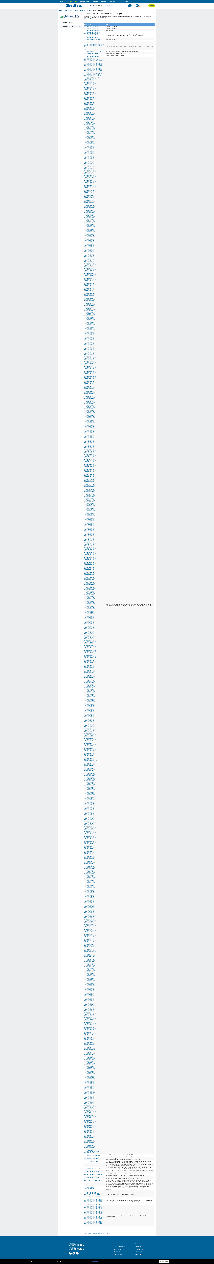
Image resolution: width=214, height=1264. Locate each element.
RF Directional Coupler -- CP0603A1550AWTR (90, 898)
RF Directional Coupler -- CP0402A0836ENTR (90, 114)
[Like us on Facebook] (70, 1253)
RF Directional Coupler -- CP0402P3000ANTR (90, 576)
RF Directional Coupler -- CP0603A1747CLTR (90, 923)
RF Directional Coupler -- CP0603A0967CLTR (90, 818)
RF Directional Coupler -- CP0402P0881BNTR (90, 451)
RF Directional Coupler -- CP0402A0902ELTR (90, 142)
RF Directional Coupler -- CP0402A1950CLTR (90, 272)
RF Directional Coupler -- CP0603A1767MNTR (90, 956)
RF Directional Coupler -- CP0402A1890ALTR (90, 250)
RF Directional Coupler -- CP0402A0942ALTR (90, 149)
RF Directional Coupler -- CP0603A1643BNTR (90, 911)
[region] (107, 1261)
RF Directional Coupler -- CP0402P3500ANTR (90, 579)
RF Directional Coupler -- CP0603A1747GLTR (90, 943)
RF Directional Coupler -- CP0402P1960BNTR (90, 556)
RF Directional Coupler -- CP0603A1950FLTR (90, 1046)
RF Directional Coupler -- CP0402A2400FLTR (90, 328)
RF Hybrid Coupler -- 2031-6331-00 (92, 1192)
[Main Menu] (60, 5)
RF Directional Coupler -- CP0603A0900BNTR (90, 722)
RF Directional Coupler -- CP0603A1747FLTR (90, 938)
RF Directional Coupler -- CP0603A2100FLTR (90, 1117)
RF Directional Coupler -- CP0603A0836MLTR (90, 672)
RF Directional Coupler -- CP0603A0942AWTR (90, 775)
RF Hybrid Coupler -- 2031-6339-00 (92, 1196)
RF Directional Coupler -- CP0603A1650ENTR (90, 913)
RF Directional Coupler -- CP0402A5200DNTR (90, 416)
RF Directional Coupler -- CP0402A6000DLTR (90, 428)
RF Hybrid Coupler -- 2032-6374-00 (92, 37)
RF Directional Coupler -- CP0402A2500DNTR (90, 365)
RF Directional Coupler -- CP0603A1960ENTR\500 (90, 1084)
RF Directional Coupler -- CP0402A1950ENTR (90, 282)
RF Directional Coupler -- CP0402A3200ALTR (90, 373)
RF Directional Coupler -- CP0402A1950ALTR (90, 265)
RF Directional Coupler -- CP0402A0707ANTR (90, 84)
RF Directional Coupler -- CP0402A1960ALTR (90, 290)
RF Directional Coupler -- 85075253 (92, 41)
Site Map (138, 1246)
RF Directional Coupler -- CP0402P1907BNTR (90, 541)
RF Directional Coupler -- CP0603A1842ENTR (90, 969)
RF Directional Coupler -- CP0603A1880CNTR (90, 989)
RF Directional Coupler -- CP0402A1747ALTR (90, 187)
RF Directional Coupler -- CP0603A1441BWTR (90, 868)
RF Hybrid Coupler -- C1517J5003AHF (93, 1174)
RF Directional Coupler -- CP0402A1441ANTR (90, 174)
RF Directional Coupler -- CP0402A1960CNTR (90, 295)
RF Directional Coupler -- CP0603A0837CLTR (90, 677)
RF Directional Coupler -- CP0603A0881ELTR (90, 702)
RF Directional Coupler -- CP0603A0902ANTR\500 (90, 730)
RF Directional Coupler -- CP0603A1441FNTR (90, 886)
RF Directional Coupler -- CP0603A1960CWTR (90, 1072)
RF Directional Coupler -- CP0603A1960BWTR (90, 1069)
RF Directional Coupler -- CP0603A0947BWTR (90, 803)
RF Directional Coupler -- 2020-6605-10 (93, 1207)
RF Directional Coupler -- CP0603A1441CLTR (90, 871)
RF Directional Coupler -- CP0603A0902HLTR (90, 755)
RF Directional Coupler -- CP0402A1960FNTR (90, 308)
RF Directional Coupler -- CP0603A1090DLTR (90, 848)
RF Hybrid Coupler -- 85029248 (91, 56)
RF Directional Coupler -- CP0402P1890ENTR (90, 534)
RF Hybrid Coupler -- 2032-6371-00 (92, 36)
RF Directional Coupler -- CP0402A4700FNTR (90, 408)
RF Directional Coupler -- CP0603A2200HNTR (90, 1132)
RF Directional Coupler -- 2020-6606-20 (93, 1208)
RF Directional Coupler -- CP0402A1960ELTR (90, 303)
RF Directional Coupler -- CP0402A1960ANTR (90, 292)
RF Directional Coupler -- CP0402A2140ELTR (90, 310)
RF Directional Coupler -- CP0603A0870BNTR (90, 682)
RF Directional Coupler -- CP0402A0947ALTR (90, 162)
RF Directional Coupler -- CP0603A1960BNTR (90, 1067)
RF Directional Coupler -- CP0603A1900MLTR (90, 1029)
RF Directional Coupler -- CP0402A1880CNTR (90, 235)
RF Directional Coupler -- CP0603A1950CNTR (90, 1044)
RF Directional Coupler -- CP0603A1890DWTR (90, 1021)
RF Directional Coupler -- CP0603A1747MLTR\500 (90, 951)
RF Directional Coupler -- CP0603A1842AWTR (90, 961)
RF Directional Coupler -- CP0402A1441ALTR (90, 172)
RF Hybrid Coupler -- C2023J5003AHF (93, 1177)
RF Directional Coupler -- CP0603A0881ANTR (90, 690)
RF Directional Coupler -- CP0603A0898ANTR (90, 720)
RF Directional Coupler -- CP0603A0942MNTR (90, 800)
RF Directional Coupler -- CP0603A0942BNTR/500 (90, 778)
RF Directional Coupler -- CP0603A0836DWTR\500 (90, 657)
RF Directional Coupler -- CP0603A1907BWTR (90, 1036)
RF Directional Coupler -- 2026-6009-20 (93, 1201)
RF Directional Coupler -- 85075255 (92, 26)
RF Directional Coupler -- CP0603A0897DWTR (90, 707)
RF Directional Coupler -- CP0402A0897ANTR (90, 129)
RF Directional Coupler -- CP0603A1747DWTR (90, 933)
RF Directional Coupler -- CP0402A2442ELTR (90, 350)
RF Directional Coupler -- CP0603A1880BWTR (90, 984)
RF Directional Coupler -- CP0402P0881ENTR (90, 453)
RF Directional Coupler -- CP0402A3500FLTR (90, 385)
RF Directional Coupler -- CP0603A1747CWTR (90, 928)
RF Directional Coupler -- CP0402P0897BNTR (90, 458)
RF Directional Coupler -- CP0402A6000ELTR (90, 433)
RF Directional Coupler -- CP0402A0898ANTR (90, 134)
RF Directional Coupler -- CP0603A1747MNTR (90, 954)
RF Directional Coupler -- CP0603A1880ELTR (90, 994)
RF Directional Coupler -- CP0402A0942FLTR (90, 159)
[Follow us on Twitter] (73, 1253)
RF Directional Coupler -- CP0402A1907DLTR (90, 257)
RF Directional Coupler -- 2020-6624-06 (93, 1221)
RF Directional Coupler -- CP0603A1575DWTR (90, 903)
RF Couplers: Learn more (90, 18)
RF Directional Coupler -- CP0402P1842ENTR (90, 514)
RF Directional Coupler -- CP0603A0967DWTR (90, 820)
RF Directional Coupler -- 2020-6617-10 (93, 1215)
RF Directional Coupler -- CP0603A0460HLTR (90, 612)
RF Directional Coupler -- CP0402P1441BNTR (90, 491)
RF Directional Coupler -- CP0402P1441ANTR (90, 489)
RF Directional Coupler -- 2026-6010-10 (93, 1203)
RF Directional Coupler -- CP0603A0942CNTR (90, 785)
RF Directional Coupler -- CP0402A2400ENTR (90, 325)
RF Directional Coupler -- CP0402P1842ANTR (90, 509)
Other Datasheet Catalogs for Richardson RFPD (96, 1233)
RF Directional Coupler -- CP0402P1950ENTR (90, 551)
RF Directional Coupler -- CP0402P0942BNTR (90, 473)
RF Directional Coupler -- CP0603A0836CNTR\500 (90, 649)
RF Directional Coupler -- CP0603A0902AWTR (90, 732)
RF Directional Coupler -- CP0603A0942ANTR (90, 773)
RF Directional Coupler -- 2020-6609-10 (93, 1211)
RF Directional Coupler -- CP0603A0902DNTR (90, 742)
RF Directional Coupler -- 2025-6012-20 (93, 68)
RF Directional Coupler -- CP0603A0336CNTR (90, 594)
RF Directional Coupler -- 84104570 (92, 74)
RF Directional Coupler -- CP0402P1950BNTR (90, 549)
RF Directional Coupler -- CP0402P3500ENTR (90, 584)
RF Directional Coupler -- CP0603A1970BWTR (90, 1102)
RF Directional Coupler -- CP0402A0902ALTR (90, 137)
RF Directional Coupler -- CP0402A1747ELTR (90, 199)
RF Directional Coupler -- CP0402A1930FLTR (90, 260)
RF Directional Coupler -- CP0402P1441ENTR (90, 494)
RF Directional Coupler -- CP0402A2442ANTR (90, 333)
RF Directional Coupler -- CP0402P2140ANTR (90, 561)
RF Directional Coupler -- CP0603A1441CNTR (90, 873)
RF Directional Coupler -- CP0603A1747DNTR (90, 931)
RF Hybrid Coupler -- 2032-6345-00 (92, 33)
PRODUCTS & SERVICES (70, 10)
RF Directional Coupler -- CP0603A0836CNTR (90, 647)
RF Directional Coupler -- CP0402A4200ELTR (90, 396)
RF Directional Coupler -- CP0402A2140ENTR (90, 313)
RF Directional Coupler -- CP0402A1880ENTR (90, 245)
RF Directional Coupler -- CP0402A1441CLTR (90, 177)
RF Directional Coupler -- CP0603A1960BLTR (90, 1064)
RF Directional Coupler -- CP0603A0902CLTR (90, 737)
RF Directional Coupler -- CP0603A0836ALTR (90, 632)
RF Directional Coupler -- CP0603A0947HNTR (90, 813)
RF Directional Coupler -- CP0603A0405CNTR (90, 597)
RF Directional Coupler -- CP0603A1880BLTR (90, 979)
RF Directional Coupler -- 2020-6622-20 (93, 1218)
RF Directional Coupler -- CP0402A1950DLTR (90, 275)
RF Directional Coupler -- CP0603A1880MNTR (90, 1011)
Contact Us (117, 1252)
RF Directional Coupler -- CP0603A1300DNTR (90, 858)
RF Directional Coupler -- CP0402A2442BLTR (90, 335)
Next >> (122, 1230)
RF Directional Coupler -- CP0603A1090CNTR (90, 845)
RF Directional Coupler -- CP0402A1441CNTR (90, 179)
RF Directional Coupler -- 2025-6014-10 (93, 69)
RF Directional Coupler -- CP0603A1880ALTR (90, 971)
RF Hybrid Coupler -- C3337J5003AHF (93, 1184)
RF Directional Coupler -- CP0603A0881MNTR (90, 705)
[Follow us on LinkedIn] (77, 1253)
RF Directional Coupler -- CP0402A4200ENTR (90, 398)
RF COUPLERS (87, 10)
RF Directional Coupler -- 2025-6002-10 (93, 63)
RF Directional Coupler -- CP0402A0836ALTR (90, 94)
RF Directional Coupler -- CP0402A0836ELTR (90, 112)
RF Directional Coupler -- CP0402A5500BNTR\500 (90, 423)
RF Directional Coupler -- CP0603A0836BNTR (90, 639)
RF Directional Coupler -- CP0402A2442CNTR (90, 343)
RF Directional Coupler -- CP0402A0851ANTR (90, 119)
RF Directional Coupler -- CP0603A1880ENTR (90, 996)
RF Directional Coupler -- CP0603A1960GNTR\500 (90, 1092)
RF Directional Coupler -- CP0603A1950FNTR (90, 1052)
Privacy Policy (139, 1254)
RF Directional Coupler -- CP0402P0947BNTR (90, 481)
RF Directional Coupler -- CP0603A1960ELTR (90, 1079)
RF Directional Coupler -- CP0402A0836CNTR (90, 106)
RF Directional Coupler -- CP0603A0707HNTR (90, 624)
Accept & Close (164, 1261)
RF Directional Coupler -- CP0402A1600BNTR (90, 182)
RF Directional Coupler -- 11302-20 (92, 58)
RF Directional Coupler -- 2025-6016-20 (93, 70)
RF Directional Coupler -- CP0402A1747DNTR (90, 197)
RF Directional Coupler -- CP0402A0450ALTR (90, 79)
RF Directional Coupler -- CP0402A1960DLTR (90, 298)
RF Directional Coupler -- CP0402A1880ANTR (90, 225)
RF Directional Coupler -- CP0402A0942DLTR (90, 154)
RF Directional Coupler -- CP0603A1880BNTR (90, 981)
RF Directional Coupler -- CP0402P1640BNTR (90, 496)
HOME (60, 10)
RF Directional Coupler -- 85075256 (92, 28)
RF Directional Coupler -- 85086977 (92, 39)
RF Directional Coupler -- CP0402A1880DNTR (90, 240)
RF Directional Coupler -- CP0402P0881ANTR (90, 448)
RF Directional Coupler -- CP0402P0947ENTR (90, 483)
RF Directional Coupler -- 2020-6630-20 (93, 1225)
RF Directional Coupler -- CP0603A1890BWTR (90, 1019)
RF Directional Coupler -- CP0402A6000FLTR (90, 436)
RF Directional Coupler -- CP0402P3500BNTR (90, 582)
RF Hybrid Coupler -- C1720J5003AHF (93, 1168)
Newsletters (112, 1)
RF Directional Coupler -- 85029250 (92, 55)
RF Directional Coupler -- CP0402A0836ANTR (90, 96)
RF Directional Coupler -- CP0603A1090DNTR (90, 850)
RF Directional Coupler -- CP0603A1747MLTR (90, 948)
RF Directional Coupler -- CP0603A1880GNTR (90, 1001)
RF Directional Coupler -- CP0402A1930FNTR (90, 262)
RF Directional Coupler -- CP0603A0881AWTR (90, 692)
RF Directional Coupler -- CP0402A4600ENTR (90, 406)
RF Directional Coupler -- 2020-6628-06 (93, 62)
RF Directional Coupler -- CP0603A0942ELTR (90, 795)
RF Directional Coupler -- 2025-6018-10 (93, 73)
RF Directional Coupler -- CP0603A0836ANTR (90, 634)
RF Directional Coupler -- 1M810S (92, 1155)
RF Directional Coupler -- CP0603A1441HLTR (90, 893)
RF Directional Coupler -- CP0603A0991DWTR (90, 828)
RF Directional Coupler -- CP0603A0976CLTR (90, 823)
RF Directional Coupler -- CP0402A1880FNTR (90, 247)
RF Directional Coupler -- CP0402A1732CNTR (90, 184)
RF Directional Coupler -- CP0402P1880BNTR (90, 519)
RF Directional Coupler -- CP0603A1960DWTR (90, 1077)
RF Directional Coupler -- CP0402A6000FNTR (90, 438)
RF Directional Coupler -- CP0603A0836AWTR (90, 637)
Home (61, 1)
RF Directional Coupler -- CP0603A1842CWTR (90, 964)
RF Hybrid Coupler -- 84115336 (91, 53)
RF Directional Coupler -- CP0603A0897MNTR (90, 717)
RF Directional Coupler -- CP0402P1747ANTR (90, 501)
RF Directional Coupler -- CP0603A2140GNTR (90, 1124)
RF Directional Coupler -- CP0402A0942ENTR (90, 157)
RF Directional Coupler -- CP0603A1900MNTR (90, 1031)
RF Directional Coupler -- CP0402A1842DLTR (90, 215)
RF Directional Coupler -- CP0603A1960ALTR (90, 1057)
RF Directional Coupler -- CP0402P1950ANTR (90, 546)
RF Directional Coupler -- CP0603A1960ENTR (90, 1082)
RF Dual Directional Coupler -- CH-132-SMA (94, 43)
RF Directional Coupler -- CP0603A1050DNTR (90, 830)
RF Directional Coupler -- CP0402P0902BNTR (90, 466)
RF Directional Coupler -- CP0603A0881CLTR (90, 695)
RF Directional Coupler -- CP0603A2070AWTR (90, 1107)
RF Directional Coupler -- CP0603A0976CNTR (90, 825)
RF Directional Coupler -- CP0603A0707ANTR (90, 622)
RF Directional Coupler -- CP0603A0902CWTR (90, 740)
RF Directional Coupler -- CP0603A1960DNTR (90, 1074)
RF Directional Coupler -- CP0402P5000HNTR (90, 589)
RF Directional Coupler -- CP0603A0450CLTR (90, 604)
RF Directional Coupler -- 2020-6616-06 (93, 1213)
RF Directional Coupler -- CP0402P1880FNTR (90, 524)
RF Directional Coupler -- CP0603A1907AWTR (90, 1034)
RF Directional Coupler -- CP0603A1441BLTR (90, 863)
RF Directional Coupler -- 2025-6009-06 (93, 65)
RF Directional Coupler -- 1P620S (91, 1161)
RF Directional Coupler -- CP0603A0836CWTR (90, 652)
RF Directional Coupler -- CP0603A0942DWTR (90, 793)
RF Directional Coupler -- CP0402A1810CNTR (90, 207)
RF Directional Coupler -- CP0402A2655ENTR (90, 370)
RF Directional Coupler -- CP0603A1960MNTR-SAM (90, 1099)
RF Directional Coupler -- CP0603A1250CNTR (90, 855)
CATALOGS (80, 10)
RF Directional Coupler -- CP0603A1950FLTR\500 (90, 1049)
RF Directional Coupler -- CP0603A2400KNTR (90, 1142)
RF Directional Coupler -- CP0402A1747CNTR (90, 192)
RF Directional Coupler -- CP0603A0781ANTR (90, 629)
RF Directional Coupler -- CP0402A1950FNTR (90, 287)
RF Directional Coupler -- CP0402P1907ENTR (90, 544)
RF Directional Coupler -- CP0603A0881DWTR (90, 700)
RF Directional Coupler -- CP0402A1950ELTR (90, 280)
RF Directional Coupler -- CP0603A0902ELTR (90, 747)
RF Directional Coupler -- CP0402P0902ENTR (90, 468)
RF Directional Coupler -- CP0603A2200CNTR (90, 1129)
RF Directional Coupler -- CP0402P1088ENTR (90, 486)
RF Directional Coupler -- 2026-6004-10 (93, 1199)
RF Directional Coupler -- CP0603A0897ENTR (90, 710)
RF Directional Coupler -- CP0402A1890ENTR (90, 255)
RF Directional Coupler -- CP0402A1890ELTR (90, 252)
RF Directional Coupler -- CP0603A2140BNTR (90, 1122)
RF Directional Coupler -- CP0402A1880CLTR (90, 232)
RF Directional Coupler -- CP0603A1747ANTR (90, 918)
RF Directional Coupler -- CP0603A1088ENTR (90, 840)
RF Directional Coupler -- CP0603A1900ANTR (90, 1026)
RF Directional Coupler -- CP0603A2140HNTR (90, 1127)
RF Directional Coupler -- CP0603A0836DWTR (90, 654)
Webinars (103, 1)
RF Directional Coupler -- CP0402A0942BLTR (90, 152)
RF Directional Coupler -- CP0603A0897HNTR (90, 712)
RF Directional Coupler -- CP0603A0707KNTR (90, 627)
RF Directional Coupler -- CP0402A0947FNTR (90, 169)
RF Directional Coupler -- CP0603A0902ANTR (90, 727)
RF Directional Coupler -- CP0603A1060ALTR (90, 833)
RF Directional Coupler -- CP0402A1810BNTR (90, 205)
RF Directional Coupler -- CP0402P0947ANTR (90, 478)
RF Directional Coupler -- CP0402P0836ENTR (90, 446)
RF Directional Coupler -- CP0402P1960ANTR (90, 554)
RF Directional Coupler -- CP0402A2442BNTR (90, 338)
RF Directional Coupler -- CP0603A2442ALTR (90, 1150)
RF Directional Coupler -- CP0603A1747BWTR (90, 921)
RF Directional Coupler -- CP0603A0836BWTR (90, 642)
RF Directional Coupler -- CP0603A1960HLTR (90, 1094)
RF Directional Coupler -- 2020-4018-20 (93, 1206)
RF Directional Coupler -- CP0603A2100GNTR (90, 1119)
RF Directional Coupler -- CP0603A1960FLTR (90, 1087)
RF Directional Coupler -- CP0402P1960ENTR (90, 559)
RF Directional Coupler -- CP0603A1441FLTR (90, 883)
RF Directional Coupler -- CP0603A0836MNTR (90, 675)
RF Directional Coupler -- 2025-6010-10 (93, 67)
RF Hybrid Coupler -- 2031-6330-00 (92, 1191)
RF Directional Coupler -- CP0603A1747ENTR (90, 936)
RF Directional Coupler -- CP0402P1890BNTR (90, 531)
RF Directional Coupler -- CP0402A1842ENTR (90, 220)
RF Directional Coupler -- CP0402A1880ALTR (90, 222)
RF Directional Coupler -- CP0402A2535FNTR (90, 368)
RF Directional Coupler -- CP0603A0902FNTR (90, 752)
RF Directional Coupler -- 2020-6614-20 (93, 1212)
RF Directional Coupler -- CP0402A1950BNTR (90, 270)
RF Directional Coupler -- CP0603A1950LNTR (90, 1054)
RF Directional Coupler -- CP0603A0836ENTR (90, 659)
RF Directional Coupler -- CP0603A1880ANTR (90, 974)
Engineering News (84, 1)
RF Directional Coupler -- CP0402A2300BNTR (90, 318)
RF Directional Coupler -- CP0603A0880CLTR (90, 685)
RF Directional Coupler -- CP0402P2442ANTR (90, 569)
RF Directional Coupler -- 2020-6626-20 (93, 1222)
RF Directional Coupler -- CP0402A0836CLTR (90, 104)
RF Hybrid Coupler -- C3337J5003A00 (93, 1180)
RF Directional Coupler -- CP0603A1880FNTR (90, 999)
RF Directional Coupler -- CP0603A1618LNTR (90, 908)
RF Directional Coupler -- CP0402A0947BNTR (90, 164)
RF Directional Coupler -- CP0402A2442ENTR (90, 353)
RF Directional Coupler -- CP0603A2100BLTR (90, 1109)
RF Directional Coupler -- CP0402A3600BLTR (90, 390)
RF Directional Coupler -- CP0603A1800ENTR (90, 959)
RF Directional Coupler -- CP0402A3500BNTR (90, 380)
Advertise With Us (119, 1249)
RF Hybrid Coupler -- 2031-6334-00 (92, 1193)
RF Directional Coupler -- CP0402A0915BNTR (90, 147)
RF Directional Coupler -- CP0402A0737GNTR (90, 86)
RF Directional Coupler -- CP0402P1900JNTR (90, 536)
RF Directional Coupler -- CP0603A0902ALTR (90, 725)
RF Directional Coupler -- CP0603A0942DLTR (90, 788)
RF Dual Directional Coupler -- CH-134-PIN (94, 44)
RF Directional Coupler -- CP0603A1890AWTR (90, 1016)
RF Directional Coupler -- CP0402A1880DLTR (90, 237)
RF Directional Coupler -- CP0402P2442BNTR (90, 571)
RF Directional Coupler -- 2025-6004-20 (93, 64)
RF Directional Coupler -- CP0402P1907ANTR (90, 539)
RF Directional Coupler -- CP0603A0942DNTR (90, 790)
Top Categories (139, 1249)
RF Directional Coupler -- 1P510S (91, 1158)
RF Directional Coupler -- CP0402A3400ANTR (90, 378)
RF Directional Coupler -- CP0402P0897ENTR (90, 461)
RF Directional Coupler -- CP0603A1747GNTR (90, 946)
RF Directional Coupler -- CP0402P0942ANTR (90, 471)
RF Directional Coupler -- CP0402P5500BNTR (90, 592)
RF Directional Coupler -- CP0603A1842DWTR (90, 966)
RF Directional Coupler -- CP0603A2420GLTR (90, 1145)
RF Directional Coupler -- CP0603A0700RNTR (90, 619)
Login (145, 5)
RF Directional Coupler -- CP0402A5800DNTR (90, 426)
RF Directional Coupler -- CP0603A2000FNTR (90, 1104)
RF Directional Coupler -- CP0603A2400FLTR (90, 1134)
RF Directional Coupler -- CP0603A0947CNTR (90, 808)
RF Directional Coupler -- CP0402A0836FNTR (90, 117)
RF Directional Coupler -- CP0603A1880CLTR (90, 986)
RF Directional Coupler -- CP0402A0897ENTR (90, 132)
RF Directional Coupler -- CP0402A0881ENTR (90, 127)
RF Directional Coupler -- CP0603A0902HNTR (90, 757)
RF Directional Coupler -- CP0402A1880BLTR (90, 227)
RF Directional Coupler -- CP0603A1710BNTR (90, 916)
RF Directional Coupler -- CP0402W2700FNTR (90, 1188)
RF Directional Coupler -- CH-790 (91, 77)
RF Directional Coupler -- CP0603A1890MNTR (90, 1024)
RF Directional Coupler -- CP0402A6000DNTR (90, 431)
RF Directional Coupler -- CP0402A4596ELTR (90, 401)
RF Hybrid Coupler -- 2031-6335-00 (92, 1194)
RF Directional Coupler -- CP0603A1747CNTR (90, 926)
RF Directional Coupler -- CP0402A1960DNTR (90, 300)
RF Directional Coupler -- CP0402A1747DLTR (90, 194)
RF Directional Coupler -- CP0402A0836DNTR (90, 109)
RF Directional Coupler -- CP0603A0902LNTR (90, 762)
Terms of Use (139, 1252)
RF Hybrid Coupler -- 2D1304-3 (91, 1165)
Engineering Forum (123, 1)
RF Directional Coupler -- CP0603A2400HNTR (90, 1139)
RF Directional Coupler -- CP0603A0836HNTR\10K (90, 667)
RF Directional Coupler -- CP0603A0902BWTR (90, 735)
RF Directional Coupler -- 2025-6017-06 (93, 72)
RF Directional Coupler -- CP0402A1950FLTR (90, 285)
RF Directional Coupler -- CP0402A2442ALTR (90, 330)
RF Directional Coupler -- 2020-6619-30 (93, 1217)
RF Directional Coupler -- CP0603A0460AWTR (90, 609)
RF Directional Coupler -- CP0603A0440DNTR (90, 602)
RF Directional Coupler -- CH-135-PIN (92, 75)
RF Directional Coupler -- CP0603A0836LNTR (90, 669)
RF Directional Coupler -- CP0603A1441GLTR (90, 888)
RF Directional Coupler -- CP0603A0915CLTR (90, 765)
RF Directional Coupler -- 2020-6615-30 (93, 60)
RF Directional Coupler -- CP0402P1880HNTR (90, 526)
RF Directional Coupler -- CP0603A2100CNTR (90, 1112)
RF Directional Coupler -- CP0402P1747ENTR (90, 506)
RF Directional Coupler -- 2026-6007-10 (93, 1200)
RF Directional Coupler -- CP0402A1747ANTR (90, 189)
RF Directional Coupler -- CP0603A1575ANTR (90, 901)
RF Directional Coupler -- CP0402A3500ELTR (90, 383)
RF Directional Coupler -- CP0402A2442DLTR (90, 345)
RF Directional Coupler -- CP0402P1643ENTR (90, 499)
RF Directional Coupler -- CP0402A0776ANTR (90, 89)
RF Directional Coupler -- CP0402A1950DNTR (90, 277)
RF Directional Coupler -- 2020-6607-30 (93, 1210)
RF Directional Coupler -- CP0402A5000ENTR (90, 413)
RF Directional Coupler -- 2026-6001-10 (93, 1198)
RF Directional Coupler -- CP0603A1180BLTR (90, 853)
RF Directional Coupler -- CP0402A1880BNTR (90, 230)
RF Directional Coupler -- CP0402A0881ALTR (90, 122)
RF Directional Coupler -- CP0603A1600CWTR (90, 906)
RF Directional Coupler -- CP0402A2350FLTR (90, 320)
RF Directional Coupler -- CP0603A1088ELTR (90, 838)
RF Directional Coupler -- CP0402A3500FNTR (90, 388)
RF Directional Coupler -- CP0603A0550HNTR (90, 614)
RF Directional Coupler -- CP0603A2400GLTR (90, 1137)
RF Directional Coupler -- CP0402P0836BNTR (90, 443)
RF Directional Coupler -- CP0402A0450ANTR (90, 81)
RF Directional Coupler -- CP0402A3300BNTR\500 (90, 375)
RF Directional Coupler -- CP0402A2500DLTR (90, 363)
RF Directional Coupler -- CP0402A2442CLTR (90, 340)
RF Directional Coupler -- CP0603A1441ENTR (90, 881)
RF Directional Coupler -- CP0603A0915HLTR (90, 768)
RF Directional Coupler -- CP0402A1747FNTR (90, 202)
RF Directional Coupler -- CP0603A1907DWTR (90, 1039)
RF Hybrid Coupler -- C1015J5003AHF (93, 1171)
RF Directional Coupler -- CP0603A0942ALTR (90, 770)
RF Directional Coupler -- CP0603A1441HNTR (90, 896)
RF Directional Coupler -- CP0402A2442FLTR (90, 355)
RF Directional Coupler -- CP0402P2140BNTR (90, 564)
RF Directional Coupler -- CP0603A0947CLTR (90, 805)
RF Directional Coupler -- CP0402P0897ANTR (90, 456)
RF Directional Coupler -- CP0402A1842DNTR (90, 217)
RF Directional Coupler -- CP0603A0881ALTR (90, 687)
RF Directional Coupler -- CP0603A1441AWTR (90, 861)
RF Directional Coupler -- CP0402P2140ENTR (90, 566)
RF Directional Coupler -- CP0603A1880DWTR (90, 991)
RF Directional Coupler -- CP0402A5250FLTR (90, 418)
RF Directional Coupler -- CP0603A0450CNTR (90, 607)
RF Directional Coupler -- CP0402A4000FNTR (90, 393)
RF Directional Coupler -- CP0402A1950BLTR (90, 267)
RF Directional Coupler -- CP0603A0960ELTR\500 (90, 815)
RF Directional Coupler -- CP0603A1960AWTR (90, 1062)
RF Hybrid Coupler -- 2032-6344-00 (92, 32)
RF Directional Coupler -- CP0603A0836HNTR (90, 664)
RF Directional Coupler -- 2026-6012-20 (93, 1204)
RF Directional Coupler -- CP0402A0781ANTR (90, 91)
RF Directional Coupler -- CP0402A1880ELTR (90, 242)
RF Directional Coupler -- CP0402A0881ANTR (90, 124)
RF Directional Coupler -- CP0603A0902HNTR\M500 (90, 760)
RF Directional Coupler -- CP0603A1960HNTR (90, 1097)
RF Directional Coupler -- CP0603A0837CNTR (90, 680)
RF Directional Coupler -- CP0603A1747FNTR (90, 941)
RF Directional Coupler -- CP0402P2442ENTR (90, 574)
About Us (116, 1244)
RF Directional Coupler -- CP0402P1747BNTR (90, 504)
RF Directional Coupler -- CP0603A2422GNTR (90, 1147)
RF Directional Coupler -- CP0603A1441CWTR (90, 876)
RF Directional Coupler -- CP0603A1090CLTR (90, 843)
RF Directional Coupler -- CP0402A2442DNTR (90, 348)
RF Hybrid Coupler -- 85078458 (91, 30)
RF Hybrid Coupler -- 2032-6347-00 (92, 34)
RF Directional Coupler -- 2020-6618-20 (93, 1216)
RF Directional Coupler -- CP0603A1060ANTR (90, 835)
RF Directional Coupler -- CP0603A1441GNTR (90, 891)
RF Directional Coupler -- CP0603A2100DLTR (90, 1114)
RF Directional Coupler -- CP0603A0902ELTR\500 (90, 750)
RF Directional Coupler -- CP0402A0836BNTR (90, 101)
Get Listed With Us (119, 1246)
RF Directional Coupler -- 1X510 (91, 59)
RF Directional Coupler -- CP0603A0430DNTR (90, 599)
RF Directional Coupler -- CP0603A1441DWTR (90, 878)
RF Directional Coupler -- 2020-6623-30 (93, 1220)
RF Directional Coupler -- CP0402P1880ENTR (90, 521)
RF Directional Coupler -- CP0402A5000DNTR (90, 411)
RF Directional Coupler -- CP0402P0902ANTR (90, 463)
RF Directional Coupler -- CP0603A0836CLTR (90, 644)
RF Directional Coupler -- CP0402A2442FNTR (90, 358)
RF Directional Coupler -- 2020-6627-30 (93, 1223)
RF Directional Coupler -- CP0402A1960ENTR (90, 305)
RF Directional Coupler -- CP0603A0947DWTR (90, 810)
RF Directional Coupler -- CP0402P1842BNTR (90, 511)
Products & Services (71, 1)
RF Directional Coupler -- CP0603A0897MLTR (90, 715)
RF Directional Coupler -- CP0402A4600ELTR (90, 403)
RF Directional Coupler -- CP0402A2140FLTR (90, 315)
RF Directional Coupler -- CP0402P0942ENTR (90, 476)
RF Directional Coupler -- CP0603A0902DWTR (90, 745)
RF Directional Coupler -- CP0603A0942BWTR (90, 780)
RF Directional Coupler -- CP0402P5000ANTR (90, 587)
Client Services (118, 1254)
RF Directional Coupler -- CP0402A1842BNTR (90, 212)
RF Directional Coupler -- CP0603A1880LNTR (90, 1006)
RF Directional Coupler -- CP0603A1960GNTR (90, 1089)
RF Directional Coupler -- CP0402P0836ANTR (90, 441)
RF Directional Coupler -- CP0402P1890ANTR (90, 529)
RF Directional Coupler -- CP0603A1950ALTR (90, 1041)
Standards (95, 1)
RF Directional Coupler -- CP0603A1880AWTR (90, 976)
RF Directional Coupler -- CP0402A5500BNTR (90, 421)
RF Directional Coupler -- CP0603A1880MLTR (90, 1009)
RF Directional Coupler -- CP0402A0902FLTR (90, 144)
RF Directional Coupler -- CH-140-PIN (92, 51)
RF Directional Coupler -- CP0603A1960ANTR (90, 1059)
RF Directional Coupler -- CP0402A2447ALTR (90, 360)
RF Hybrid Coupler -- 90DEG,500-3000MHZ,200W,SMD (92, 1152)
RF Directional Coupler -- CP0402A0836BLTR (90, 99)
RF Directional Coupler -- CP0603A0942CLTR (90, 783)
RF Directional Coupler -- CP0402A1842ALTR (90, 210)
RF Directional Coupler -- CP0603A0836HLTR (90, 662)
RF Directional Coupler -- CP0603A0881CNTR (90, 697)
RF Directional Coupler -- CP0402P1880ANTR (90, 516)
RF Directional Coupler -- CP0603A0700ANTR (90, 617)
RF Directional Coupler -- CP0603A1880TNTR (90, 1014)
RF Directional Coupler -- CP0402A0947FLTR (90, 167)
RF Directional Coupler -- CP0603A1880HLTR (90, 1004)
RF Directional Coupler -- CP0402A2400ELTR (90, 323)
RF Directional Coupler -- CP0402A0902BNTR (90, 139)
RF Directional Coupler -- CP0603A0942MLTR (90, 798)
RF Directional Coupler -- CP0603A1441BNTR (90, 866)
